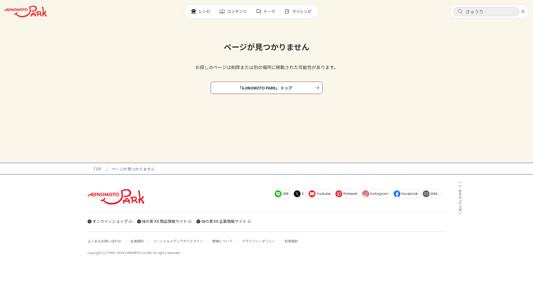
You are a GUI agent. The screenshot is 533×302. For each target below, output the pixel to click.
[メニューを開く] (523, 11)
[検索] (460, 11)
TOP (97, 169)
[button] (486, 11)
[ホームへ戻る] (25, 11)
